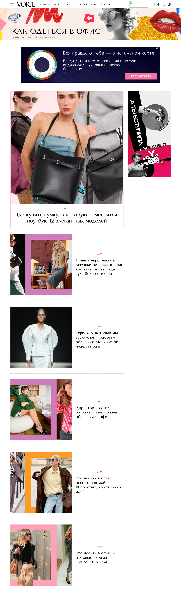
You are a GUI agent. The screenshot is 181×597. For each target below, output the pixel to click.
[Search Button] (163, 4)
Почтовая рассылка (157, 4)
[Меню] (12, 4)
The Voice (26, 4)
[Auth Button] (169, 4)
